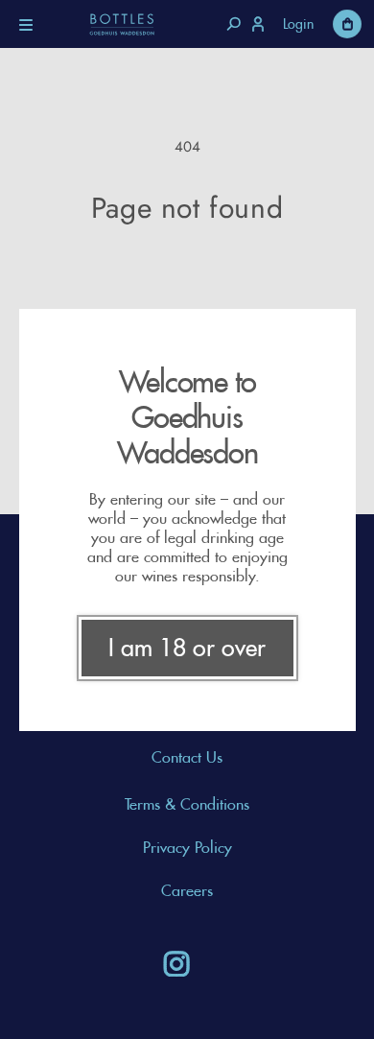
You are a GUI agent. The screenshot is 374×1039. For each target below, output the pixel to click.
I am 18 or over (187, 647)
